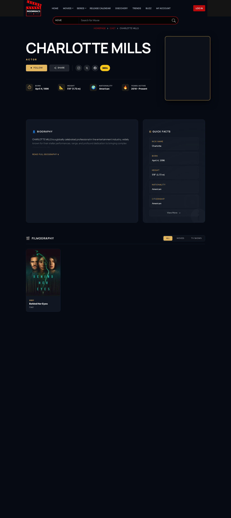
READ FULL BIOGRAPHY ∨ (45, 154)
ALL (168, 238)
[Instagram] (79, 68)
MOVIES (180, 238)
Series (80, 8)
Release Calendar (100, 8)
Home (55, 8)
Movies (67, 8)
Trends (136, 8)
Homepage (100, 28)
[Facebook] (95, 68)
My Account (163, 8)
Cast (113, 28)
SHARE (61, 67)
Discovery (121, 8)
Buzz (148, 8)
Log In (199, 8)
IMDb (105, 68)
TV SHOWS (196, 238)
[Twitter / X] (87, 68)
